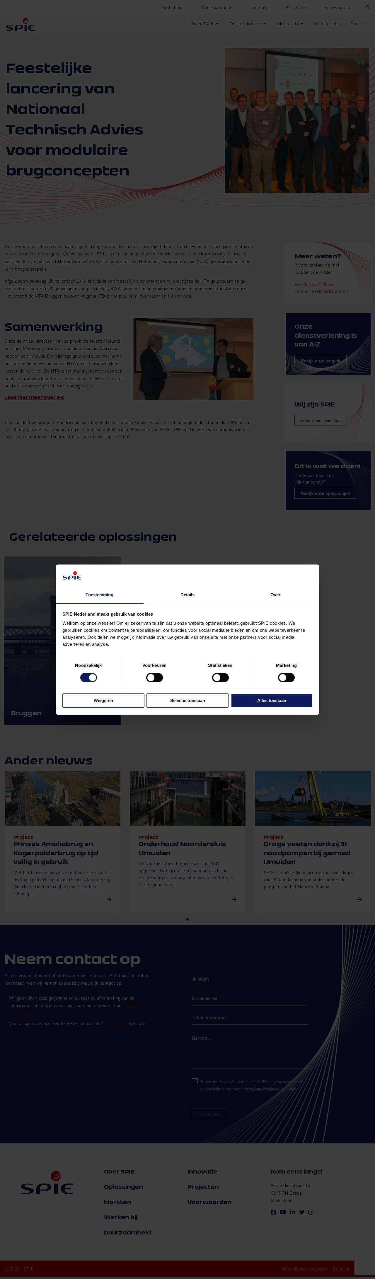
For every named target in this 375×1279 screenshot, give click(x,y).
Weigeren (103, 700)
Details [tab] (187, 594)
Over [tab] (275, 594)
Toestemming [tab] (99, 594)
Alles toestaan (271, 700)
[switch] (154, 677)
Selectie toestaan (187, 700)
